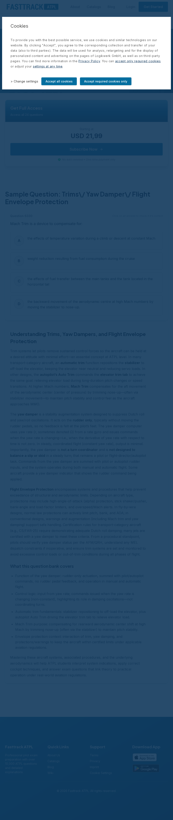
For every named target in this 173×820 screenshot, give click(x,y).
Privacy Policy (89, 61)
